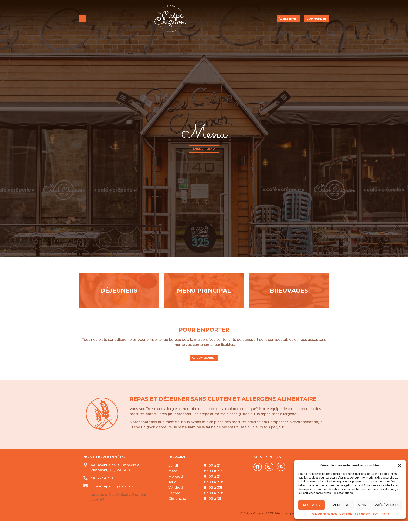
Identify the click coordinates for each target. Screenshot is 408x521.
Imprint (384, 513)
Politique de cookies (324, 513)
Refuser (340, 505)
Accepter (312, 505)
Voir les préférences (378, 505)
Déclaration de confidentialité (358, 513)
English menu (204, 177)
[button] (399, 465)
